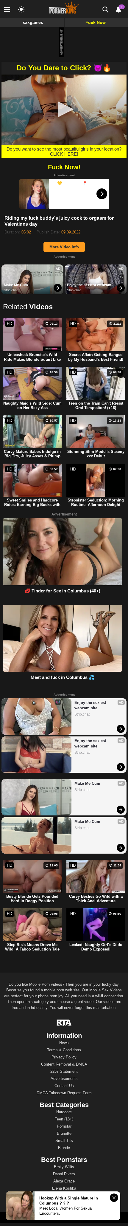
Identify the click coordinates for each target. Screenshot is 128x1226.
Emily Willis (64, 1167)
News (64, 1043)
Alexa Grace (64, 1181)
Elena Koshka (64, 1188)
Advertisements (64, 1078)
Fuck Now (95, 22)
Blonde (64, 1147)
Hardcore (64, 1112)
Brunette (64, 1133)
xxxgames (33, 22)
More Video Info (64, 247)
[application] (64, 110)
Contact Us (64, 1085)
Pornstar (64, 1126)
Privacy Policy (64, 1057)
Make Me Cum (16, 285)
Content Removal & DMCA (64, 1064)
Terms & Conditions (64, 1050)
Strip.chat (11, 290)
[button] (64, 109)
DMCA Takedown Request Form (64, 1093)
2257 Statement (64, 1071)
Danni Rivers (64, 1174)
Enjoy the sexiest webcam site (89, 285)
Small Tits (64, 1140)
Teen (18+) (64, 1119)
